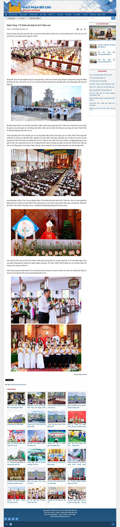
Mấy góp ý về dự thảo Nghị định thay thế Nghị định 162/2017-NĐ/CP (36, 408)
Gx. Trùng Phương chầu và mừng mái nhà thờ (16, 463)
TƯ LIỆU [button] (85, 15)
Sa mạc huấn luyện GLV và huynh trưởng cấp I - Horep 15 (77, 502)
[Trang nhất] (6, 14)
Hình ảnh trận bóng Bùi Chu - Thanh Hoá (77, 444)
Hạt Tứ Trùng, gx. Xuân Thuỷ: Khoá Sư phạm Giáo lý (77, 426)
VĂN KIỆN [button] (68, 15)
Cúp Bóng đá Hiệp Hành (15, 424)
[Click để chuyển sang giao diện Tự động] (6, 524)
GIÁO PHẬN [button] (23, 15)
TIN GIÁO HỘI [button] (13, 15)
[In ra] (81, 29)
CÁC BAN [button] (60, 15)
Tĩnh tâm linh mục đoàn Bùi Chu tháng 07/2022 (16, 406)
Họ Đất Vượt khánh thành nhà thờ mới (36, 444)
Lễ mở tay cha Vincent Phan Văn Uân (36, 501)
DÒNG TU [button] (51, 15)
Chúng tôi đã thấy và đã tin (57, 501)
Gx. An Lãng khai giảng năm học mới (101, 75)
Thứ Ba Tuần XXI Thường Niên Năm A (106, 46)
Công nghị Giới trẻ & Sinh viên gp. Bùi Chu (36, 463)
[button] (102, 33)
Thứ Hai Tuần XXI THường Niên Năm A (106, 53)
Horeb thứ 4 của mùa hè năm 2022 (36, 425)
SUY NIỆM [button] (77, 15)
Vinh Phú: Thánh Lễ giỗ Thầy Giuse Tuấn (102, 84)
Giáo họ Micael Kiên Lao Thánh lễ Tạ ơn (16, 444)
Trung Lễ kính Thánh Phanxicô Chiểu (16, 501)
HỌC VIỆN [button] (43, 15)
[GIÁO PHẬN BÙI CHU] (28, 7)
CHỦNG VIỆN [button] (33, 15)
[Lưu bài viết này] (85, 29)
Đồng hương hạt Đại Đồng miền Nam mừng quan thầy (77, 464)
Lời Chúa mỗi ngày (102, 24)
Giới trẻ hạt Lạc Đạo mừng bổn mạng (57, 463)
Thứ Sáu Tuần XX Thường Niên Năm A (106, 61)
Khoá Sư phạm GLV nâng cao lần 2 (36, 482)
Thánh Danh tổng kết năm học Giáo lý (57, 406)
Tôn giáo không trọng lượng (98, 81)
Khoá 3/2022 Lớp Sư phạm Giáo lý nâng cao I (77, 406)
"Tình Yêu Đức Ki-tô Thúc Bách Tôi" (57, 425)
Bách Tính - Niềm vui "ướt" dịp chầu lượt (102, 87)
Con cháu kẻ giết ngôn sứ (97, 78)
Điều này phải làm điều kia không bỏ (101, 90)
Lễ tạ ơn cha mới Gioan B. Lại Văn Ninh (57, 482)
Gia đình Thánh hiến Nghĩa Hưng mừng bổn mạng (16, 482)
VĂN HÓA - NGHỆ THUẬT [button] (98, 15)
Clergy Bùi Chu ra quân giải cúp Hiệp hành (57, 444)
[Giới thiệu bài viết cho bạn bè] (78, 29)
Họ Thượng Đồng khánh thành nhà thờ (77, 482)
